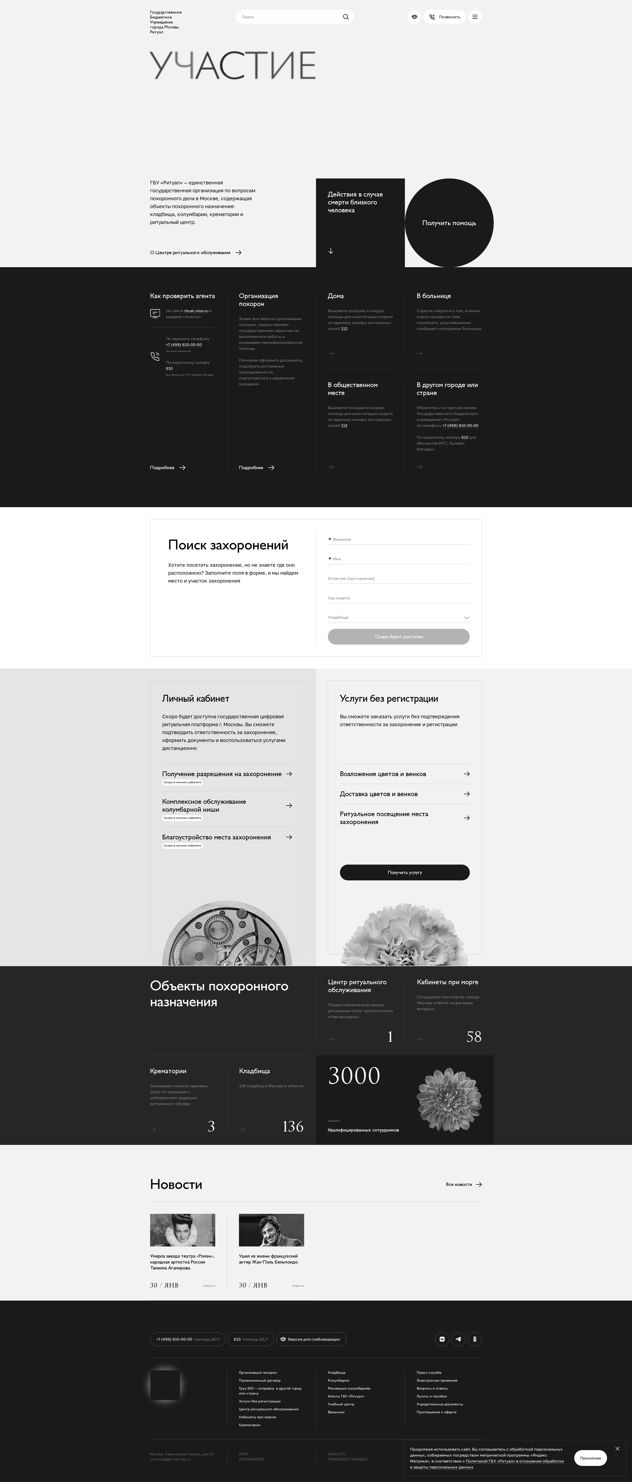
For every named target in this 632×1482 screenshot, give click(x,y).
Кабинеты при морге (447, 982)
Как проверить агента (182, 295)
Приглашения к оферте (436, 1412)
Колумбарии (338, 1380)
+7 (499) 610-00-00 (184, 344)
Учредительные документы (440, 1404)
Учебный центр (341, 1404)
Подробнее (162, 468)
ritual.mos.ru (196, 310)
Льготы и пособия (432, 1396)
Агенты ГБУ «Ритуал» (346, 1396)
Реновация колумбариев (349, 1388)
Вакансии (336, 1412)
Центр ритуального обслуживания (357, 986)
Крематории (168, 1071)
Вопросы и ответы (432, 1388)
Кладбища (254, 1071)
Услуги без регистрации (260, 1401)
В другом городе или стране (447, 388)
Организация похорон (258, 299)
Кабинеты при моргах (257, 1417)
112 (344, 328)
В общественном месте (353, 388)
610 (169, 368)
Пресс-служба (429, 1372)
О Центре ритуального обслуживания (190, 253)
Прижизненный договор (260, 1380)
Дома (336, 295)
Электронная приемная (437, 1380)
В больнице (434, 295)
